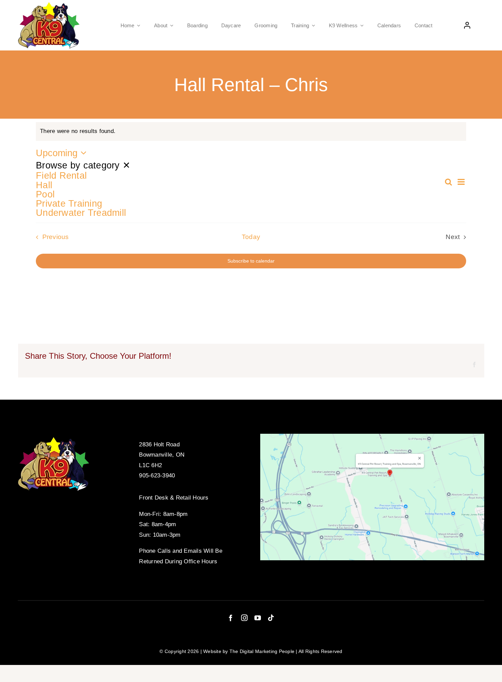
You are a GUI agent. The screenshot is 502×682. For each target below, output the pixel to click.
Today (251, 236)
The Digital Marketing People (261, 651)
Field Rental (61, 175)
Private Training (69, 203)
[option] (240, 175)
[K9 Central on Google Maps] (372, 436)
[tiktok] (271, 617)
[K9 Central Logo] (49, 5)
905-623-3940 (157, 475)
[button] (240, 188)
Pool (45, 194)
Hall (44, 185)
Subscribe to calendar (251, 261)
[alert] (251, 131)
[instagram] (244, 617)
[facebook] (230, 617)
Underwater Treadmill (81, 212)
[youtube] (257, 617)
